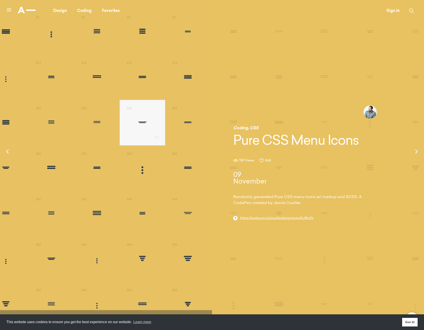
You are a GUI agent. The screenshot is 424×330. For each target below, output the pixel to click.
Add (268, 160)
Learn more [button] (142, 322)
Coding (84, 10)
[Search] (411, 10)
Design (60, 10)
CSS (254, 128)
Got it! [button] (410, 322)
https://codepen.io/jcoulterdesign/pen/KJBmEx (276, 218)
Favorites (111, 10)
